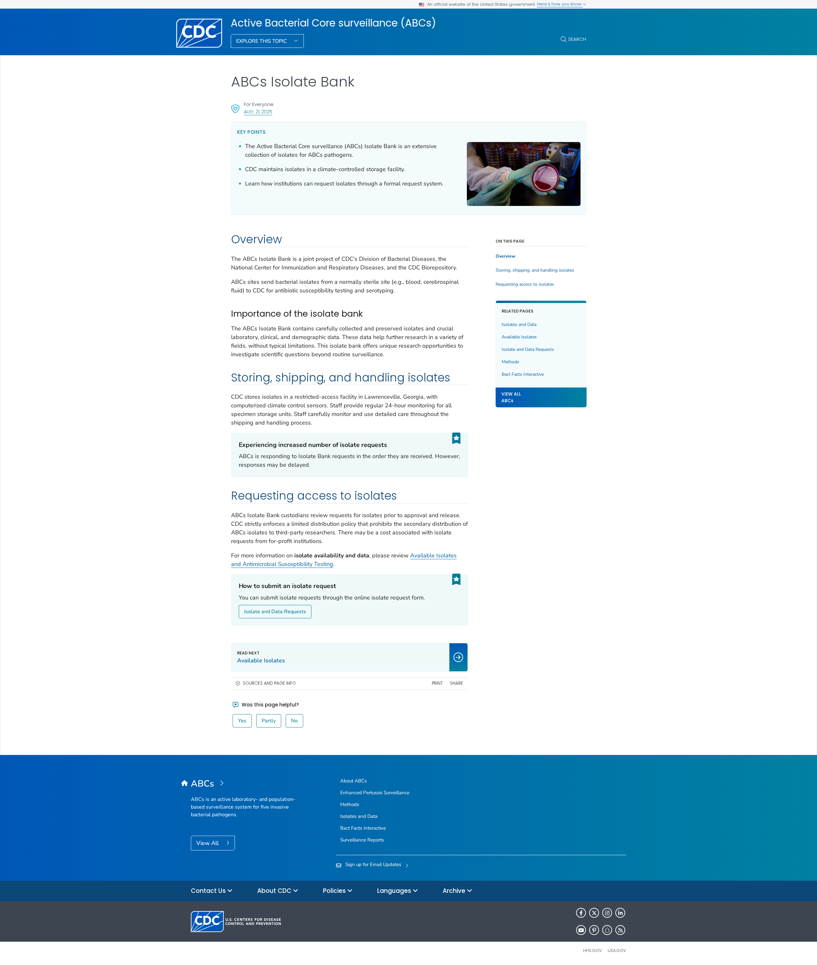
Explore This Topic (262, 41)
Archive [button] (455, 890)
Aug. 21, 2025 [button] (258, 111)
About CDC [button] (275, 890)
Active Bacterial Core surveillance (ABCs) (333, 23)
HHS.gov (592, 950)
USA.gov (617, 950)
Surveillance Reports (362, 840)
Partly (269, 720)
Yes (242, 720)
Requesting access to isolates (525, 284)
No (294, 720)
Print (437, 683)
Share (456, 683)
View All (208, 843)
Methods (510, 362)
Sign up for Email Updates (373, 864)
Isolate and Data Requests (275, 611)
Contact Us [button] (209, 890)
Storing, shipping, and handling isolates (535, 270)
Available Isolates (519, 337)
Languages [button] (395, 890)
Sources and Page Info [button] (269, 683)
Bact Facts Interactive (523, 374)
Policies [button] (335, 890)
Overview (505, 256)
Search (577, 39)
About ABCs (353, 781)
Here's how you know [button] (560, 4)
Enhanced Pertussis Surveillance (374, 792)
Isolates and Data (519, 324)
